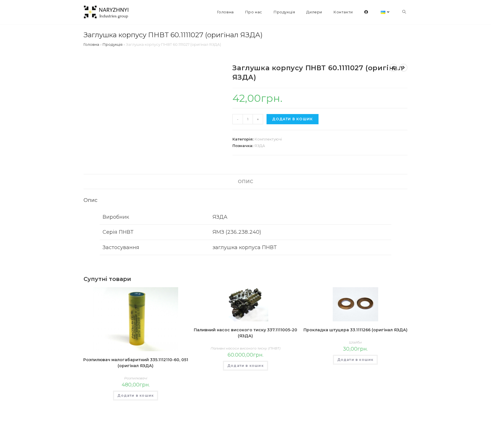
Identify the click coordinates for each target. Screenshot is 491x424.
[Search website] (404, 12)
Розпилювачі (135, 378)
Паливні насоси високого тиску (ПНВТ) (245, 348)
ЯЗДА (259, 145)
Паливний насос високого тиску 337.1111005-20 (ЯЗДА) (245, 332)
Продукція (112, 44)
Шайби (355, 342)
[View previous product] (393, 68)
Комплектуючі (268, 139)
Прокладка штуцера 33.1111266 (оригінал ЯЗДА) (355, 329)
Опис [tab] (245, 181)
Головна (91, 44)
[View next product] (403, 68)
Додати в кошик (292, 119)
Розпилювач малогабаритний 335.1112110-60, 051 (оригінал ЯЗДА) (135, 362)
